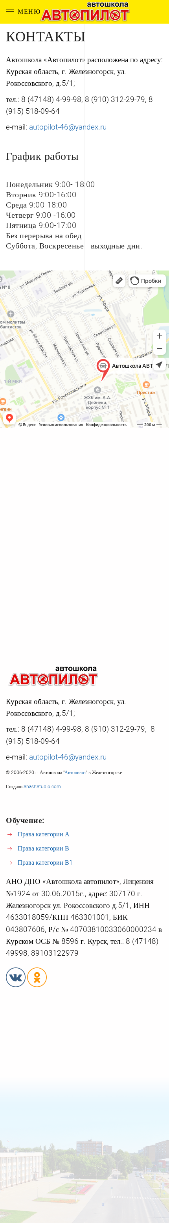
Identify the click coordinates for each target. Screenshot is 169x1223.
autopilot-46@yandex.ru (67, 127)
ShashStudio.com (42, 786)
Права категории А (44, 834)
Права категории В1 (45, 862)
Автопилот (75, 772)
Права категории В (43, 848)
